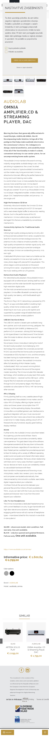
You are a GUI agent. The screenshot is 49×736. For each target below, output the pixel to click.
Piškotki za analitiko (15, 52)
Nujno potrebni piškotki (17, 48)
